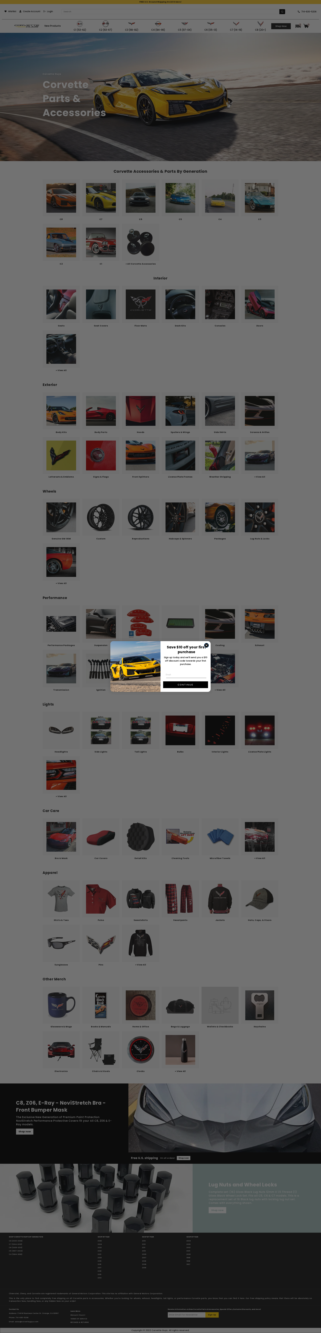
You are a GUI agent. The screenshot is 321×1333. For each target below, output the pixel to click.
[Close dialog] (206, 645)
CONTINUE (185, 684)
